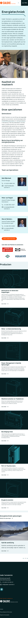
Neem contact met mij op (9, 238)
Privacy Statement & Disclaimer (6, 612)
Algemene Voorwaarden (4, 614)
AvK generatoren (21, 121)
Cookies (1, 609)
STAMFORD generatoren (8, 121)
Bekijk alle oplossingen (5, 518)
